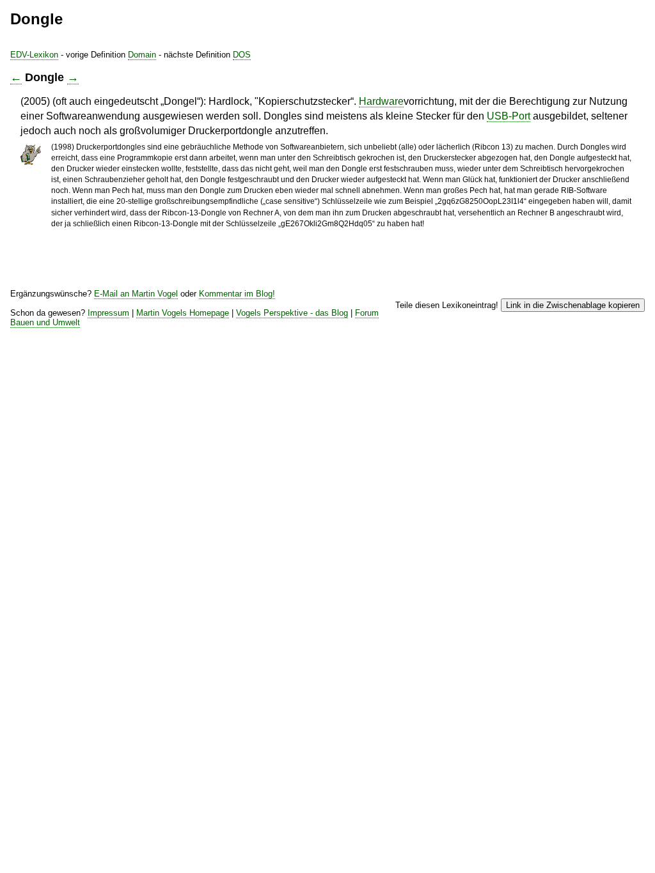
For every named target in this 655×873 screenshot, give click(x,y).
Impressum (108, 313)
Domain (142, 54)
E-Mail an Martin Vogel (136, 293)
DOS (242, 54)
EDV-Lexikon (34, 54)
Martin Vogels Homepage (182, 313)
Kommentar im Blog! (237, 293)
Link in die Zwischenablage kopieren (573, 305)
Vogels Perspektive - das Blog (292, 313)
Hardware (381, 101)
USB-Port (508, 116)
